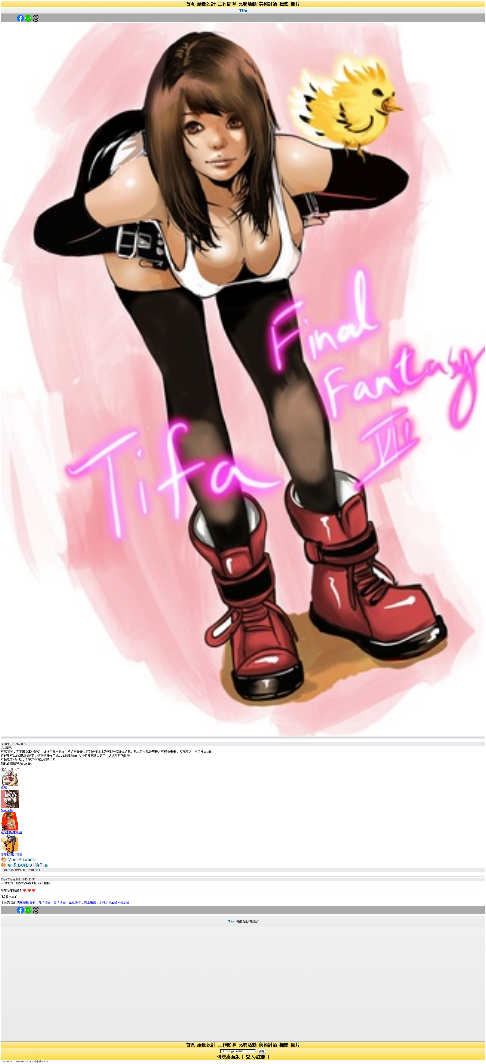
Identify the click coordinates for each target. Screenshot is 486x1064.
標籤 (284, 4)
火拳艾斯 (7, 810)
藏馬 (4, 787)
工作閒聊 (227, 4)
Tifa (243, 10)
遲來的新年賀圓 (11, 832)
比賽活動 (247, 4)
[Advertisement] (243, 984)
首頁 (190, 4)
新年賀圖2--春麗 (11, 854)
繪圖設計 (206, 4)
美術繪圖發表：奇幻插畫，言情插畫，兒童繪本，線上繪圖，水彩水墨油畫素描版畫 (73, 902)
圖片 (295, 4)
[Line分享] (28, 18)
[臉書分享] (20, 18)
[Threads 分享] (35, 18)
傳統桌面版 (228, 1056)
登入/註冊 (255, 1056)
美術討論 (268, 4)
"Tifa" (231, 921)
